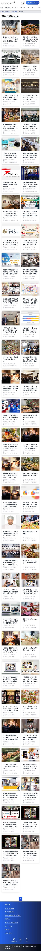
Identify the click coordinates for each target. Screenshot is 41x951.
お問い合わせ (9, 933)
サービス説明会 (9, 912)
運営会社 (7, 905)
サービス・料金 (9, 908)
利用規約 (7, 919)
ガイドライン (9, 926)
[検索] (23, 3)
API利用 (7, 929)
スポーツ (22, 7)
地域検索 (7, 7)
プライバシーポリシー (11, 922)
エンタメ (15, 7)
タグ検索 (14, 11)
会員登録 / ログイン (33, 2)
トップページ (6, 11)
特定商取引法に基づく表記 (13, 915)
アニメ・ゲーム (31, 7)
